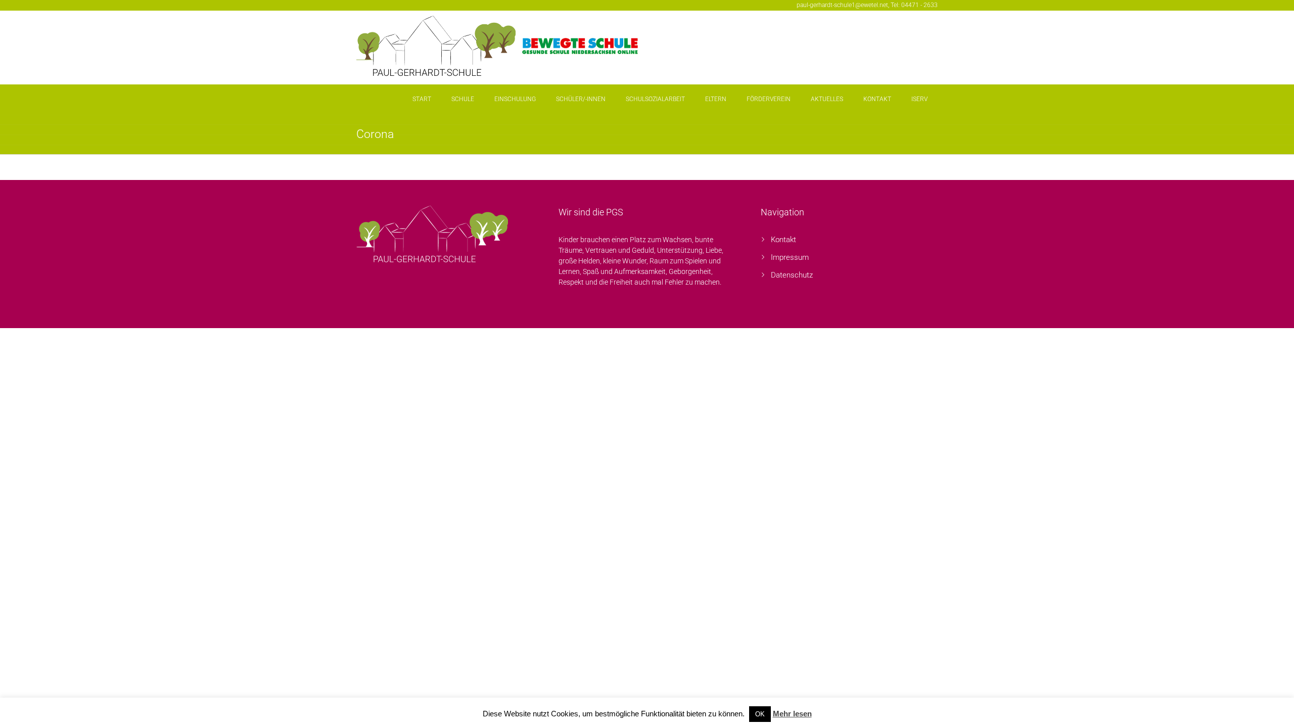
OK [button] (760, 714)
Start (421, 99)
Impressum (790, 257)
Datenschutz (792, 275)
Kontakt (877, 99)
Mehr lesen (792, 713)
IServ (919, 99)
